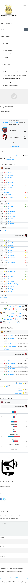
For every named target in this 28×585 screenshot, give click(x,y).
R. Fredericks (11, 363)
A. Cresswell (11, 216)
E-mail (2, 547)
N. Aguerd (10, 335)
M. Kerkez (11, 276)
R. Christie (11, 255)
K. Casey (10, 213)
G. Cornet (10, 206)
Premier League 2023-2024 (11, 122)
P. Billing (10, 289)
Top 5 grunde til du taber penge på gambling (15, 75)
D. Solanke (19, 156)
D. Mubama (11, 223)
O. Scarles (11, 221)
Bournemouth (8, 53)
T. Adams (8, 360)
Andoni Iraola (3, 297)
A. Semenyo (11, 257)
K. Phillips (11, 185)
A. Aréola (10, 172)
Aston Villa (7, 47)
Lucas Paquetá (12, 346)
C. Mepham (11, 286)
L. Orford (10, 218)
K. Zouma (10, 180)
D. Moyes (4, 230)
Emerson (10, 182)
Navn (2, 537)
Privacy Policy (22, 582)
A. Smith (10, 242)
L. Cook (10, 252)
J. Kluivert (11, 274)
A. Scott (6, 260)
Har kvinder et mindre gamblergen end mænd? (16, 71)
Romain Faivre (8, 279)
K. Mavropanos (8, 177)
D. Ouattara (11, 374)
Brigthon (7, 57)
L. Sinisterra (11, 271)
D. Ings (10, 204)
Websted (2, 556)
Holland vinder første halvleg (11, 85)
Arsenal (6, 43)
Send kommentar (14, 577)
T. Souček (9, 187)
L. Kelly (10, 250)
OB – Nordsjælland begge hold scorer (14, 82)
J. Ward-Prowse (10, 159)
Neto (9, 240)
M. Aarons (6, 358)
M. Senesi (11, 247)
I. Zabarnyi (11, 245)
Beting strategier (9, 50)
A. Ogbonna (11, 211)
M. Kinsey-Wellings (13, 284)
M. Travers (11, 281)
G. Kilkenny (11, 291)
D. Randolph (11, 368)
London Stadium (15, 146)
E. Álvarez (6, 190)
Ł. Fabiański (11, 209)
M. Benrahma (11, 341)
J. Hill (9, 366)
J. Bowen (10, 197)
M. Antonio (11, 338)
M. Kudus (6, 192)
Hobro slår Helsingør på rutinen (12, 78)
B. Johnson (11, 175)
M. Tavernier (11, 262)
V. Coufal (8, 343)
